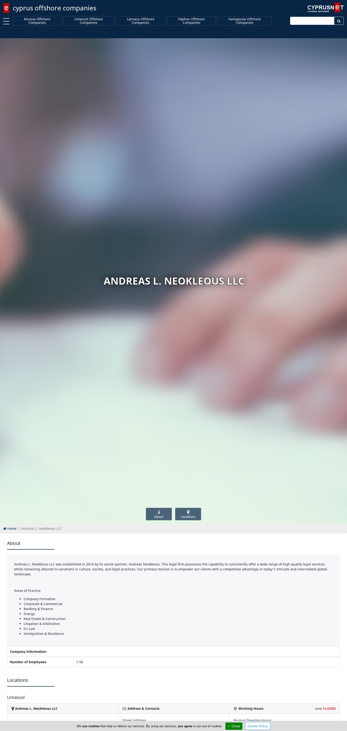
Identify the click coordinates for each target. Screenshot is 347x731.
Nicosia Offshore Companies (37, 21)
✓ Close (234, 726)
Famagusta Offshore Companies (245, 21)
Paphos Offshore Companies (191, 21)
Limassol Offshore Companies (88, 21)
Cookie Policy (258, 726)
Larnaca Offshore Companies (140, 21)
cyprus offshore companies (54, 7)
